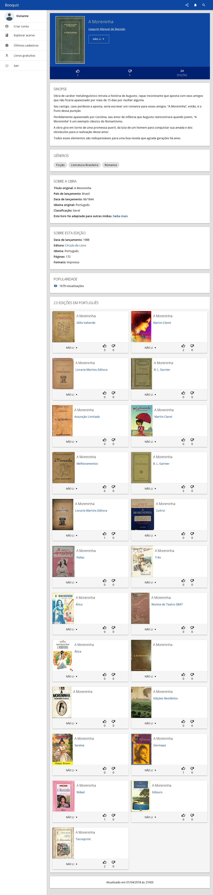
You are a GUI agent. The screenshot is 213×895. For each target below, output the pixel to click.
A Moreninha (86, 315)
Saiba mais (120, 216)
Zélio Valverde (85, 323)
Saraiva (79, 745)
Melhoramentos (87, 463)
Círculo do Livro (75, 245)
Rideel (81, 792)
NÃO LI (70, 347)
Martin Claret (162, 323)
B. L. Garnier (162, 369)
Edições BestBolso (165, 698)
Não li (97, 39)
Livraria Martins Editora (91, 369)
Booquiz (12, 4)
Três (158, 557)
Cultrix (160, 510)
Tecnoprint (83, 839)
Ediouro (157, 792)
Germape (159, 745)
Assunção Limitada (87, 417)
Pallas (80, 557)
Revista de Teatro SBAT (167, 604)
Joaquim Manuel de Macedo (106, 29)
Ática (79, 604)
